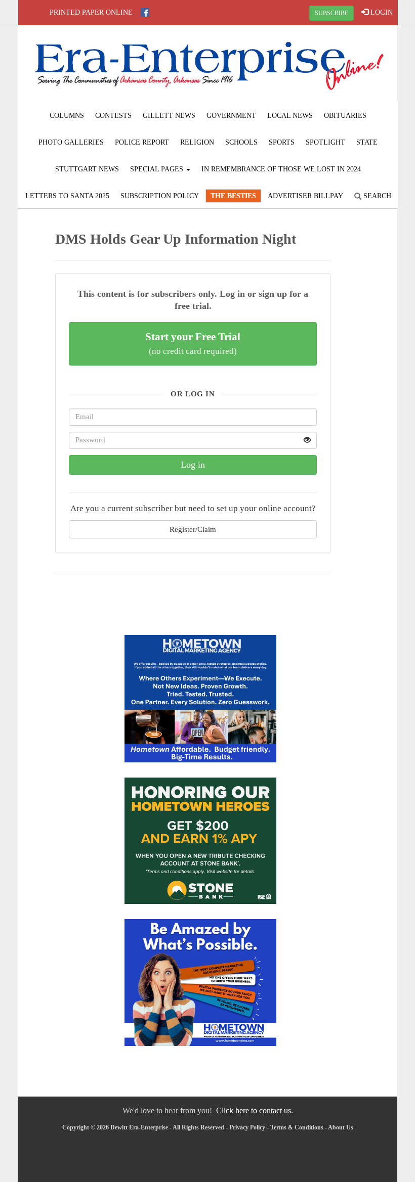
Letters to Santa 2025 (67, 196)
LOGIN (380, 12)
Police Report (142, 142)
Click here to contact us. (254, 1110)
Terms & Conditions (296, 1127)
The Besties (233, 196)
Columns (67, 115)
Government (231, 115)
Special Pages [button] (157, 169)
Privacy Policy (247, 1127)
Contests (113, 115)
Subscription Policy (159, 196)
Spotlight (325, 142)
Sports (282, 142)
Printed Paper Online (91, 12)
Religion (197, 142)
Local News (290, 115)
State (367, 142)
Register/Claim (193, 529)
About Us (340, 1127)
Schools (241, 142)
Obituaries (345, 115)
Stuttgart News (87, 169)
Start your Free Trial (192, 343)
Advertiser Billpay (305, 196)
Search (376, 196)
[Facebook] (145, 12)
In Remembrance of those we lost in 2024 (281, 169)
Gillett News (169, 115)
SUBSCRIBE (331, 13)
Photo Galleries (71, 142)
